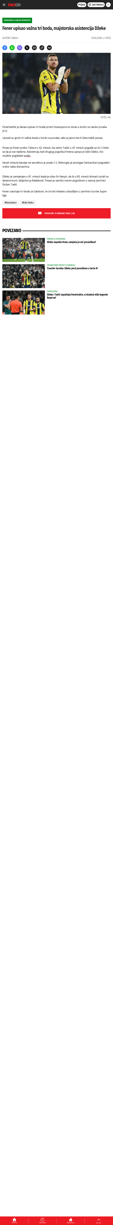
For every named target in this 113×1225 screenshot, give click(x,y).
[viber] (19, 47)
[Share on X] (27, 47)
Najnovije (42, 1222)
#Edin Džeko (27, 202)
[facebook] (4, 47)
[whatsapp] (12, 47)
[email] (34, 47)
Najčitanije (70, 1223)
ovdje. (27, 155)
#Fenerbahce (10, 202)
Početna (14, 1222)
